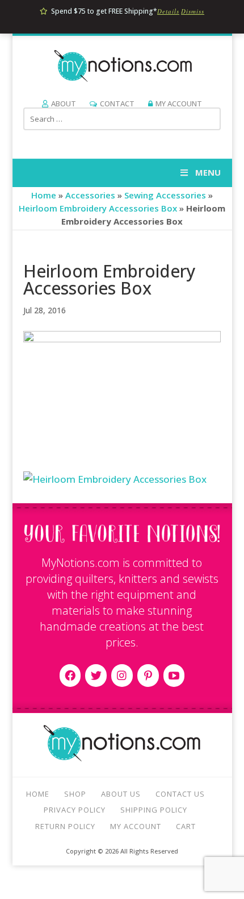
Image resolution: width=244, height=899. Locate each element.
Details (168, 11)
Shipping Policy (153, 810)
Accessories (90, 195)
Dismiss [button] (192, 11)
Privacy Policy (75, 810)
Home (43, 195)
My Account (178, 103)
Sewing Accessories (165, 195)
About (63, 103)
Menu (208, 172)
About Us (121, 794)
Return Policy (65, 826)
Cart (186, 826)
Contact (117, 103)
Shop (75, 794)
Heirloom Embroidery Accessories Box (98, 208)
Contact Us (180, 794)
